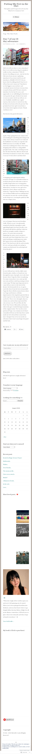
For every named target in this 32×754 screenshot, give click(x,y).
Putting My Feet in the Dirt (16, 5)
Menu (17, 17)
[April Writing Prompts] (9, 517)
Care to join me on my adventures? (15, 345)
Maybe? (5, 477)
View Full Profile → (8, 621)
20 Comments (21, 44)
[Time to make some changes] (22, 530)
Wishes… (5, 464)
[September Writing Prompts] (22, 503)
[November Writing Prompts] (22, 558)
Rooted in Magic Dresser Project (12, 458)
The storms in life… (8, 471)
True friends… (7, 467)
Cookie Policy (5, 748)
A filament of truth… (8, 481)
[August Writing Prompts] (9, 558)
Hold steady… (7, 461)
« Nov (4, 437)
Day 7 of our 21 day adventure (10, 40)
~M (4, 598)
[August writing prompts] (9, 530)
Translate (16, 390)
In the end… (6, 484)
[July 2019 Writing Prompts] (9, 544)
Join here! (7, 353)
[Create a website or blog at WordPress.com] (16, 742)
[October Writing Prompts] (9, 503)
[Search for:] (10, 400)
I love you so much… (9, 474)
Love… (5, 487)
